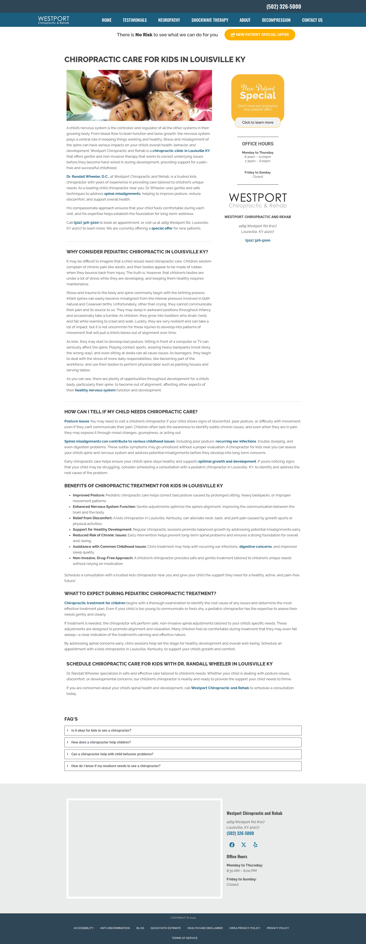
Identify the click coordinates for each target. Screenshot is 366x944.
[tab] (183, 730)
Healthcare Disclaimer (205, 928)
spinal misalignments (122, 193)
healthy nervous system (95, 390)
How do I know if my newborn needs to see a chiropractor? (116, 766)
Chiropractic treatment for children (94, 603)
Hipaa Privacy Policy (244, 928)
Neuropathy (169, 20)
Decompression (276, 20)
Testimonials (135, 20)
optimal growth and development (227, 461)
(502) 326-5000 (86, 222)
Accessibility (84, 928)
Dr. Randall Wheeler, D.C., (88, 176)
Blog (140, 928)
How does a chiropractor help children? (101, 742)
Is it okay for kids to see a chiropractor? (101, 730)
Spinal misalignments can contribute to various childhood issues (119, 441)
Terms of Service (185, 938)
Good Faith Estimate (166, 928)
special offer (162, 228)
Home (107, 20)
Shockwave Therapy (209, 20)
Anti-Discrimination (115, 928)
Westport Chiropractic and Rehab (220, 688)
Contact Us (312, 20)
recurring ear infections (236, 441)
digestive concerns (255, 546)
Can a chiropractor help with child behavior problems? (112, 754)
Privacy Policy (278, 928)
